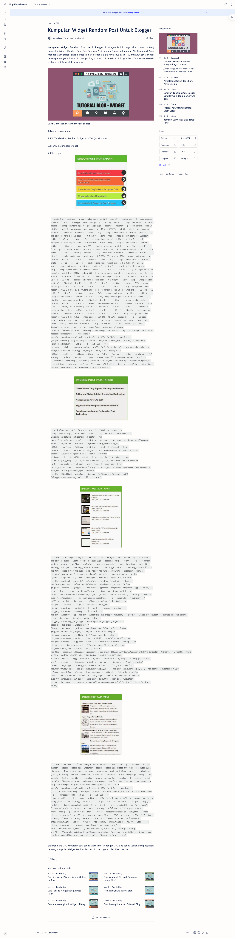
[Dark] (225, 4)
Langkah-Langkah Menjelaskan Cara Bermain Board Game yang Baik (179, 96)
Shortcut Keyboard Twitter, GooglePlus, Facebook (177, 63)
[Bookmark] (230, 4)
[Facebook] (175, 58)
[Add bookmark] (143, 38)
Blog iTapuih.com (18, 4)
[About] (5, 33)
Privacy (180, 174)
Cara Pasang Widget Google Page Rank (64, 892)
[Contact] (5, 38)
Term (161, 174)
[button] (164, 165)
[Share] (150, 38)
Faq (186, 174)
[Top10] (173, 104)
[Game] (174, 89)
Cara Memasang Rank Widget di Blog (66, 904)
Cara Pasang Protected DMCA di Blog (122, 904)
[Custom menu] (5, 56)
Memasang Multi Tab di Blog (118, 890)
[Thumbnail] (93, 876)
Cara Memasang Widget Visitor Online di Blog (67, 878)
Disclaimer (170, 174)
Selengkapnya (133, 12)
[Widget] (52, 859)
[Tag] (61, 873)
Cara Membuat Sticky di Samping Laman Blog (120, 878)
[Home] (5, 13)
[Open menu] (5, 4)
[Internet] (174, 77)
